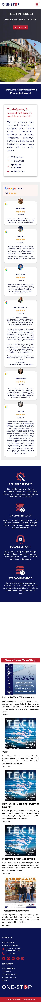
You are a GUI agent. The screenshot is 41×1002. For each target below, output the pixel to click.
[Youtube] (13, 958)
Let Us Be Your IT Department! (19, 697)
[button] (37, 4)
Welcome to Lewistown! (15, 911)
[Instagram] (18, 958)
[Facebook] (8, 958)
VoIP (5, 752)
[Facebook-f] (3, 958)
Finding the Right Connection (18, 859)
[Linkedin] (22, 958)
